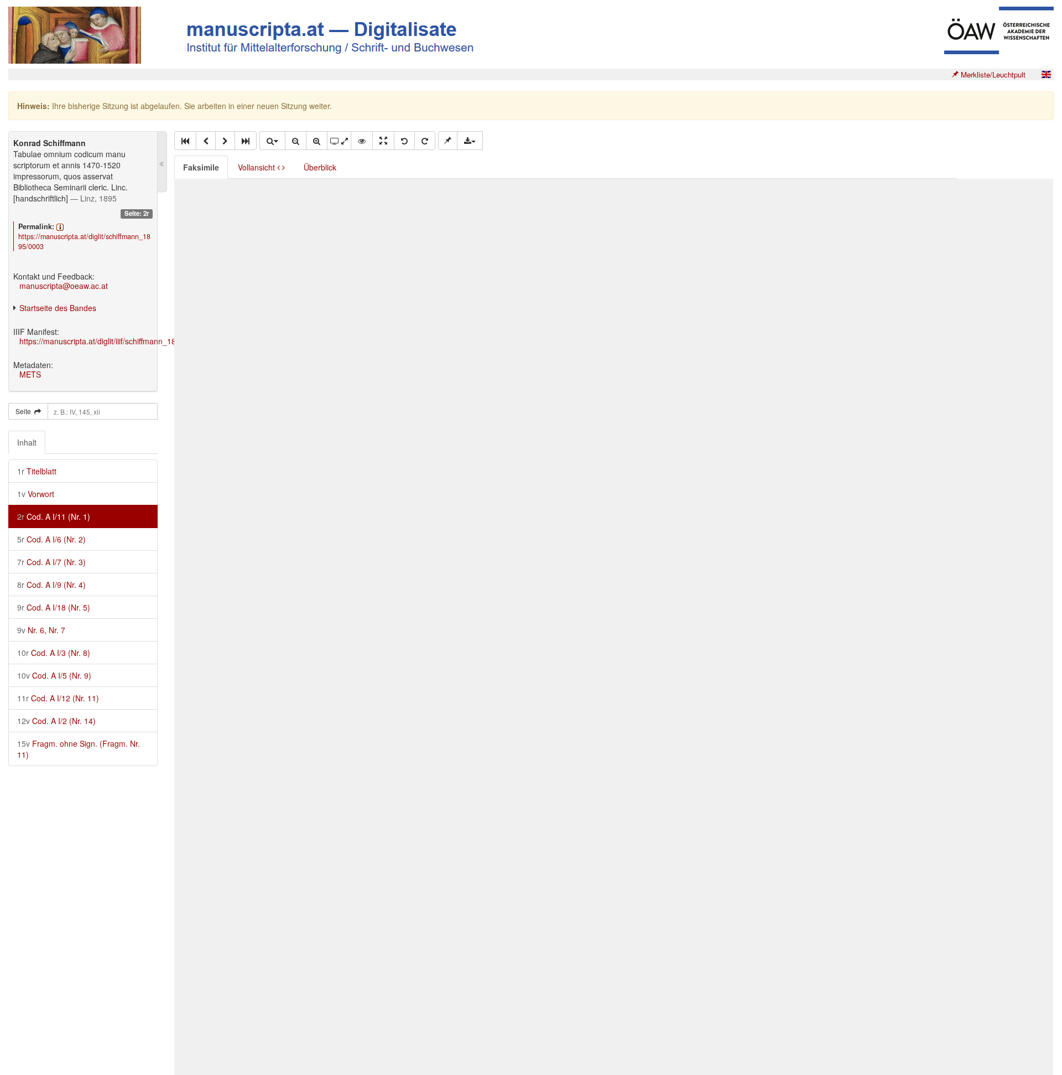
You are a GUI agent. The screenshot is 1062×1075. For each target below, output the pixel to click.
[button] (185, 140)
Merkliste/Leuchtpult (992, 74)
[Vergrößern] (316, 140)
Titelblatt (36, 471)
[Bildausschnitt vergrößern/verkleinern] (339, 140)
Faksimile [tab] (201, 167)
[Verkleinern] (295, 140)
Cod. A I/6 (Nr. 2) (51, 539)
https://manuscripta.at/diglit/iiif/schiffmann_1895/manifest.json (126, 341)
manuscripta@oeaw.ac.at (63, 285)
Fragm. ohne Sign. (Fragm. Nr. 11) (78, 749)
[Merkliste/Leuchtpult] (447, 140)
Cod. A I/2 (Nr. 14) (56, 720)
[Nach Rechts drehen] (424, 140)
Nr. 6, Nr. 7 (41, 629)
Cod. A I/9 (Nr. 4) (51, 584)
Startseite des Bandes (57, 307)
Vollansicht (257, 167)
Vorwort (35, 493)
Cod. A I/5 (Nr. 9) (54, 675)
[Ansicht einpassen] (383, 140)
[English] (1046, 74)
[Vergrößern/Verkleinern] (272, 140)
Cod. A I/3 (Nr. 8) (53, 652)
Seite (24, 411)
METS (30, 374)
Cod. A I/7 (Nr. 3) (51, 561)
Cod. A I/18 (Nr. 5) (53, 607)
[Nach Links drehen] (404, 140)
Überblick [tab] (320, 167)
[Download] (470, 140)
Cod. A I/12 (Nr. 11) (58, 698)
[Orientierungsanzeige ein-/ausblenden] (362, 140)
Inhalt (27, 442)
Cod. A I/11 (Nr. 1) (53, 516)
